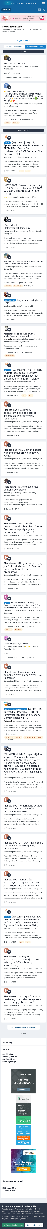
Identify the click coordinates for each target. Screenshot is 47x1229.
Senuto (5, 1049)
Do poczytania (36, 422)
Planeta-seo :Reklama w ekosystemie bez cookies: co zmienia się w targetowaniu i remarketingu (20, 414)
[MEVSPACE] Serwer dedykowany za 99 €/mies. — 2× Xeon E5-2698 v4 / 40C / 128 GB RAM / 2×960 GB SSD (23, 189)
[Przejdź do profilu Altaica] (6, 638)
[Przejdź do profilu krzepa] (6, 219)
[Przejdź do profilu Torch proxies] (6, 85)
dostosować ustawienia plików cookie (16, 1214)
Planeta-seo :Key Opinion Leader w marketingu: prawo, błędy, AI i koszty (22, 452)
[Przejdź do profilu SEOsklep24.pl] (6, 703)
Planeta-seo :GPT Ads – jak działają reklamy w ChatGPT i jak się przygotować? (23, 845)
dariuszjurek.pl (9, 1056)
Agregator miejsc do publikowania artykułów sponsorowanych (19, 335)
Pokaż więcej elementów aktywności (23, 1027)
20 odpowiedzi (26, 283)
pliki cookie (33, 1209)
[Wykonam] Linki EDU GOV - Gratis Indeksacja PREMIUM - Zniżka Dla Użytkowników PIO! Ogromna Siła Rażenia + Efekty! (23, 374)
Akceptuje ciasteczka (14, 1225)
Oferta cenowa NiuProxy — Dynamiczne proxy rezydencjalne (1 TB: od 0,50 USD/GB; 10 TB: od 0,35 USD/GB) (23, 605)
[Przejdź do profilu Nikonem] (6, 57)
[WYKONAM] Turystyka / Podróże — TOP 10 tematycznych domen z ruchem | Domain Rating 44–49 (23, 713)
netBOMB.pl (8, 1054)
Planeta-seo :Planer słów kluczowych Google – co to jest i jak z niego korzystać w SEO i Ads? (23, 882)
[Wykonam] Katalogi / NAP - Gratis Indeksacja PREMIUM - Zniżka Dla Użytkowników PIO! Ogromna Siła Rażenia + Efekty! (23, 921)
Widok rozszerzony (36, 47)
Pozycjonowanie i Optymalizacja (16, 342)
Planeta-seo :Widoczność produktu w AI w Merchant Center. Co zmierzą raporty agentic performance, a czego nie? (23, 528)
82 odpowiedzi (27, 120)
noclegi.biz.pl (8, 1059)
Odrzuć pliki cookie (34, 1225)
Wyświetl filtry (23, 41)
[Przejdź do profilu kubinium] (6, 256)
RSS (24, 1033)
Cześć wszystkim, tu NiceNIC (17, 643)
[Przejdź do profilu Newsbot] (6, 404)
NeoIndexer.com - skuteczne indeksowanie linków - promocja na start (23, 262)
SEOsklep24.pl (9, 1188)
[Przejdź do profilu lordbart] (6, 480)
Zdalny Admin (9, 1190)
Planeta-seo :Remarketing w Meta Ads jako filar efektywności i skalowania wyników (23, 808)
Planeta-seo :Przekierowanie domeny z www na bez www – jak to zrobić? (23, 675)
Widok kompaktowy (15, 47)
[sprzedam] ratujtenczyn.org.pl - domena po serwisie (22, 488)
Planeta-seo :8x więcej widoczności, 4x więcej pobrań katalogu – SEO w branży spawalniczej (21, 961)
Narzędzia (14, 106)
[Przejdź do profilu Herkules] (6, 748)
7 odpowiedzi (29, 627)
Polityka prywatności (20, 1219)
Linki (34, 157)
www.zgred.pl (9, 1061)
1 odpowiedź (28, 353)
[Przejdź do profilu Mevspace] (6, 179)
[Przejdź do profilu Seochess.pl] (6, 136)
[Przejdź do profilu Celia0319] (6, 597)
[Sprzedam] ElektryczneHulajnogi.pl (17, 226)
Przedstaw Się (9, 649)
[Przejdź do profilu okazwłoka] (6, 328)
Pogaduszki (8, 69)
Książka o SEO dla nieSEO (15, 63)
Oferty (34, 197)
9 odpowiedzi (26, 77)
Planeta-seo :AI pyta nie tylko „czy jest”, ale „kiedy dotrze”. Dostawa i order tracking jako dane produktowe (23, 567)
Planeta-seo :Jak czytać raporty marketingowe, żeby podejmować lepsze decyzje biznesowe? (23, 999)
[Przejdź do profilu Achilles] (6, 294)
